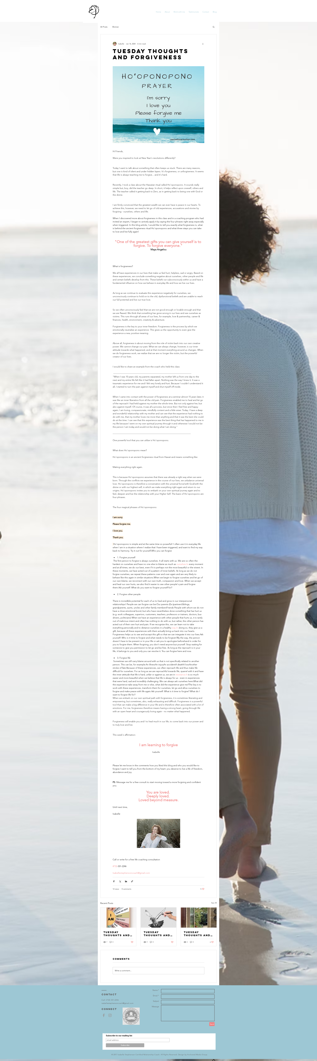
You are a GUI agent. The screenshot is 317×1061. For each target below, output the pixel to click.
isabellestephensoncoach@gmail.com (117, 1003)
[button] (213, 27)
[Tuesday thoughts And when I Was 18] (158, 918)
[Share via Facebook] (114, 881)
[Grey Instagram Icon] (110, 1015)
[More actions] (202, 43)
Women (115, 27)
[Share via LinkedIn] (126, 881)
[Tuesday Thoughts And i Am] (118, 918)
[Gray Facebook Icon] (104, 1015)
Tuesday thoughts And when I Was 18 (157, 934)
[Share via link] (132, 881)
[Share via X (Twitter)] (120, 881)
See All (214, 903)
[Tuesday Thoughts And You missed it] (199, 918)
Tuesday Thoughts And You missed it (197, 934)
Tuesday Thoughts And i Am (117, 934)
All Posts (103, 27)
